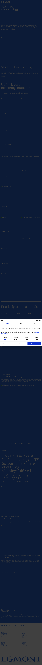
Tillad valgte (21, 343)
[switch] (15, 339)
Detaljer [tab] (21, 323)
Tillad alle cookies (34, 343)
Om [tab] (34, 323)
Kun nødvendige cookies (7, 343)
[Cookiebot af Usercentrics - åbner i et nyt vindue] (36, 320)
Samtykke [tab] (7, 323)
